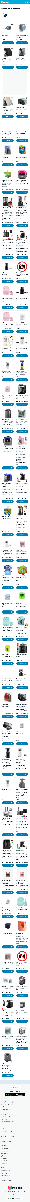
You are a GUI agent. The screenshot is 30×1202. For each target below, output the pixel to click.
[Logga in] (28, 2)
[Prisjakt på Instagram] (16, 1195)
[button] (12, 24)
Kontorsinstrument (7, 6)
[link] (8, 33)
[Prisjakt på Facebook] (13, 1195)
